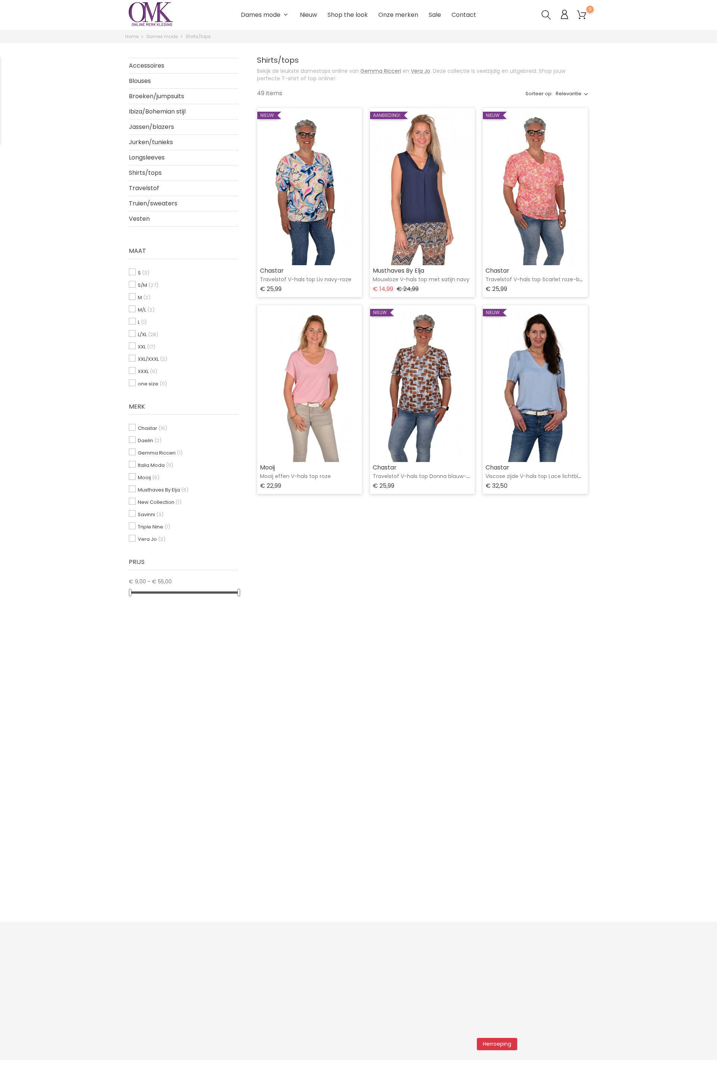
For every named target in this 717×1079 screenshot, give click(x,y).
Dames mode (265, 14)
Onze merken (398, 14)
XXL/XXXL (152, 359)
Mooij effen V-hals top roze (295, 476)
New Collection (159, 502)
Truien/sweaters (153, 203)
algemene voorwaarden (560, 965)
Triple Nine (154, 526)
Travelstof (144, 188)
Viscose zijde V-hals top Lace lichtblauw (537, 476)
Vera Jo (151, 539)
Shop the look (348, 14)
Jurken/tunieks (151, 142)
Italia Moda (155, 465)
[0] (581, 15)
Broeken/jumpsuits (156, 96)
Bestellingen (417, 987)
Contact (463, 14)
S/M (148, 285)
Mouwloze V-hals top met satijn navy (421, 279)
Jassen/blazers (151, 127)
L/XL (148, 334)
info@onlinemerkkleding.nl (315, 992)
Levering (135, 976)
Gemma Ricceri (160, 452)
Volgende (567, 907)
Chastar (152, 428)
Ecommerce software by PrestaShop (344, 1069)
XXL (146, 346)
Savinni (151, 514)
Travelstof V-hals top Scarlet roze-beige (538, 279)
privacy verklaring (517, 973)
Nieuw (308, 14)
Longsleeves (147, 157)
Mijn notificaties (420, 1032)
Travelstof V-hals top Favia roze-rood (309, 870)
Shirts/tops (145, 172)
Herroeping (497, 1044)
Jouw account (422, 949)
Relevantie (568, 93)
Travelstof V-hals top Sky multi (413, 673)
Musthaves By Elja (163, 489)
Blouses (140, 81)
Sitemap (214, 998)
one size (152, 383)
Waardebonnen (421, 1020)
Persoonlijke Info (422, 964)
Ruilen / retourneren (149, 964)
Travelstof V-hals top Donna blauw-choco (428, 476)
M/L (146, 309)
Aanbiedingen (221, 964)
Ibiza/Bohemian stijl (157, 111)
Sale (435, 14)
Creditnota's (417, 998)
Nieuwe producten (226, 976)
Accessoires (146, 65)
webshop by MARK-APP (264, 1069)
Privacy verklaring (146, 987)
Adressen (413, 1009)
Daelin (150, 440)
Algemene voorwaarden (155, 998)
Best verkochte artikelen (233, 987)
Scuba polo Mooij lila (511, 673)
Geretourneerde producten (435, 976)
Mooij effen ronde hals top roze (413, 870)
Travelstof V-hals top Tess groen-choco (312, 673)
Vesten (139, 218)
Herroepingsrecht (146, 1020)
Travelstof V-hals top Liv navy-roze (305, 279)
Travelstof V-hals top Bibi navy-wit (530, 870)
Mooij (148, 477)
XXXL (147, 371)
